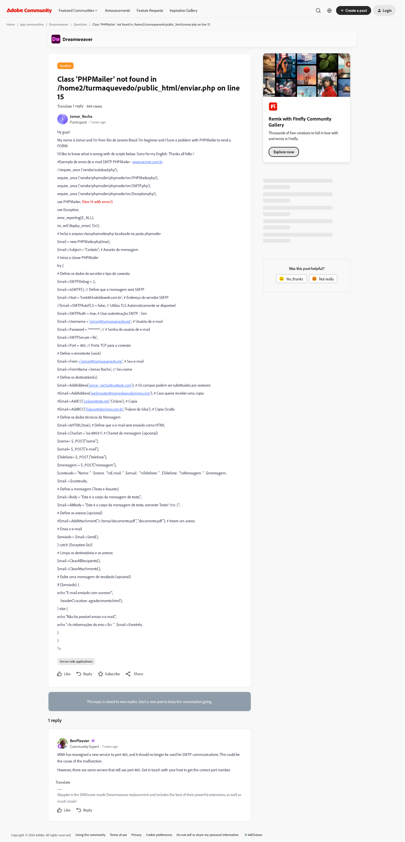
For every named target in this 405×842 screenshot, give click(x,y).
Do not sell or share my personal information (208, 835)
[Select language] (329, 10)
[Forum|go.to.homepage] (29, 10)
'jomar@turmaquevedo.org (110, 321)
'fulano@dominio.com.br (104, 409)
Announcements (117, 10)
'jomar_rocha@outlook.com (110, 385)
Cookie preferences (159, 835)
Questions (80, 24)
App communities (32, 24)
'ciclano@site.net (96, 401)
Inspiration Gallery (183, 10)
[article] (149, 776)
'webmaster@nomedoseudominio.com (120, 393)
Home (11, 24)
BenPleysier (79, 740)
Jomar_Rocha (81, 116)
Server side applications (76, 661)
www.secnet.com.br (148, 161)
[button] (353, 10)
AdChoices (255, 835)
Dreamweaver (58, 24)
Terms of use (118, 835)
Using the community (90, 835)
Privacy (136, 835)
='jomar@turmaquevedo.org (100, 361)
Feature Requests (150, 10)
